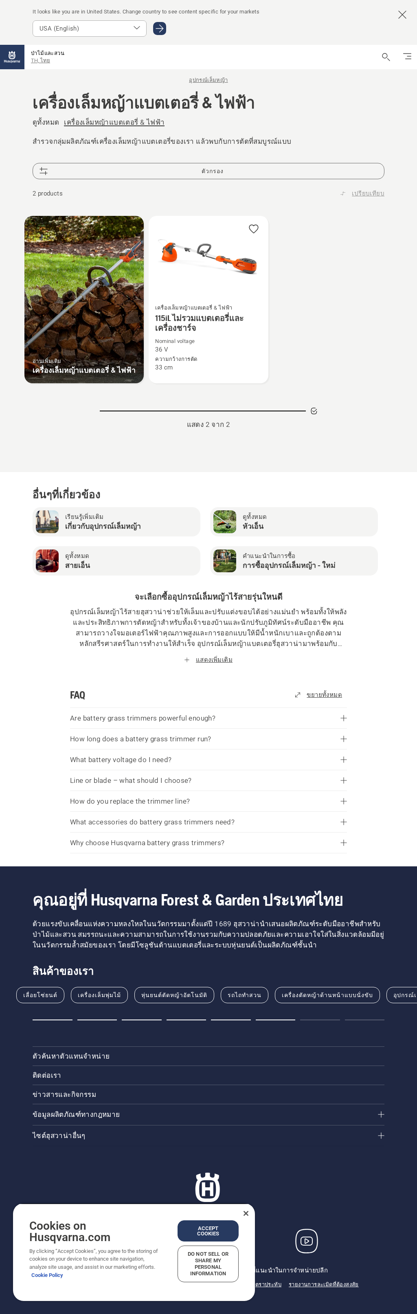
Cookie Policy (47, 1275)
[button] (254, 229)
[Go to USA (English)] (159, 28)
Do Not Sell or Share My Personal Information (208, 1264)
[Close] (246, 1213)
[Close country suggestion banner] (402, 14)
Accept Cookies (208, 1231)
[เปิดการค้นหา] (386, 57)
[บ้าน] (12, 57)
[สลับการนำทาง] (407, 57)
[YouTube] (306, 1241)
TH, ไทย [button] (40, 60)
